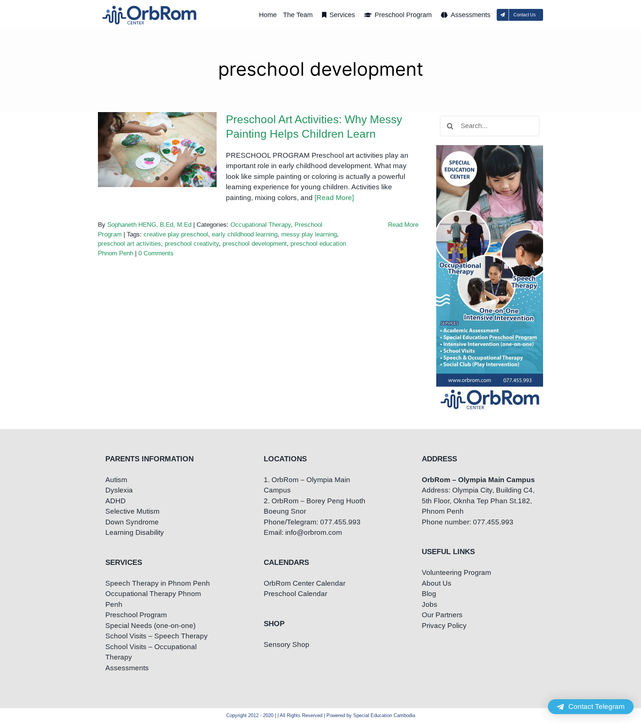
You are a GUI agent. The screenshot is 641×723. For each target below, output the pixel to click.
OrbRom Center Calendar (304, 583)
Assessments (127, 668)
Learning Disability (134, 532)
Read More (403, 224)
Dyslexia (119, 490)
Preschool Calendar (295, 594)
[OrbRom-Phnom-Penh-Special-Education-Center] (150, 8)
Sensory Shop (286, 644)
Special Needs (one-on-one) (150, 625)
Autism (116, 480)
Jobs (429, 604)
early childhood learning (244, 234)
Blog (429, 594)
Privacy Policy (444, 625)
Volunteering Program (456, 572)
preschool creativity (192, 243)
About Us (436, 583)
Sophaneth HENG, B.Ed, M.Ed (149, 224)
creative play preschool (176, 234)
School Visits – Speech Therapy (156, 636)
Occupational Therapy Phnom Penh (153, 599)
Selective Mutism (132, 511)
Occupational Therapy (260, 224)
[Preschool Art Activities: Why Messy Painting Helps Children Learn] (157, 149)
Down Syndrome (132, 522)
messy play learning (309, 234)
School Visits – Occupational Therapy (151, 652)
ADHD (115, 501)
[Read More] (334, 198)
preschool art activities (129, 243)
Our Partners (442, 615)
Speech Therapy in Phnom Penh (157, 583)
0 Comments (156, 253)
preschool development (255, 243)
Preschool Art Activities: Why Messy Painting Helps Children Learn (157, 131)
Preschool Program (136, 615)
